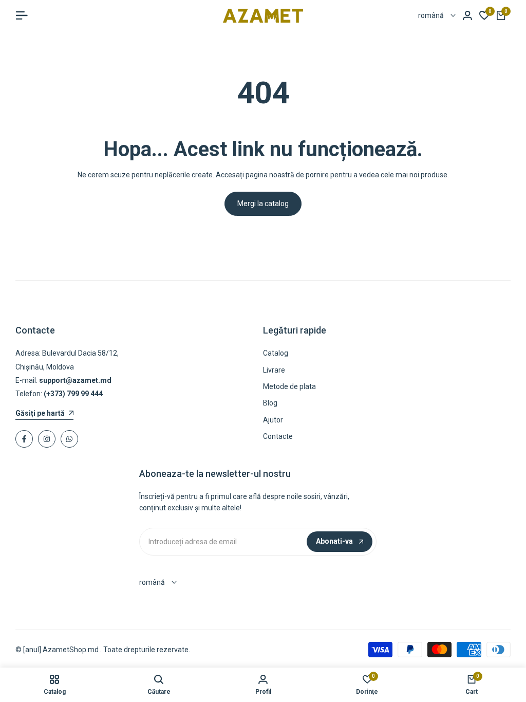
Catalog (275, 353)
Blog (270, 403)
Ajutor (273, 420)
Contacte (278, 436)
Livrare (274, 370)
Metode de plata (289, 386)
